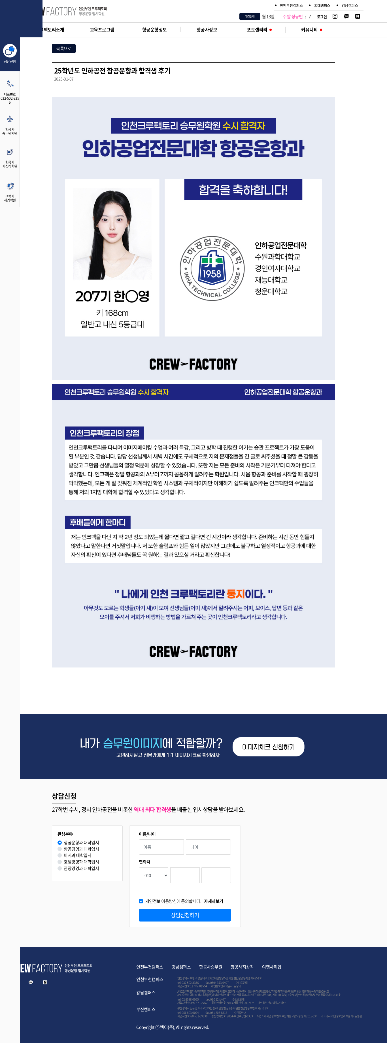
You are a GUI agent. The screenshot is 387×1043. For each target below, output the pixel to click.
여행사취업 (271, 967)
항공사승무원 (210, 967)
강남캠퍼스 (350, 5)
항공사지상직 (242, 967)
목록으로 (63, 48)
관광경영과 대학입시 (81, 868)
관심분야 (65, 834)
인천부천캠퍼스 (291, 5)
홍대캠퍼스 (322, 5)
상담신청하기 (185, 915)
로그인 (322, 16)
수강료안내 (241, 982)
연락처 (144, 862)
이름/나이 (147, 834)
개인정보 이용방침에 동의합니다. (184, 901)
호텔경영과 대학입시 (81, 862)
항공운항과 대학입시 (81, 843)
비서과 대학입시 (77, 855)
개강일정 (250, 16)
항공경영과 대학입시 (81, 849)
